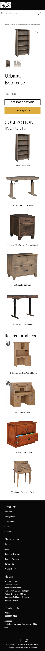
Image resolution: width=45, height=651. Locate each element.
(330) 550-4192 (10, 616)
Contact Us (9, 564)
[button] (36, 32)
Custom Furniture (11, 559)
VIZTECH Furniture (30, 647)
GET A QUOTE (22, 110)
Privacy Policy (10, 569)
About (6, 549)
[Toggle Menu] (42, 5)
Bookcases (20, 24)
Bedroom (8, 512)
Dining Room (9, 517)
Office (12, 24)
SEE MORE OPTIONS (22, 102)
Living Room (9, 522)
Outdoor (7, 531)
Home (6, 24)
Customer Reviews (12, 554)
